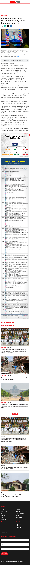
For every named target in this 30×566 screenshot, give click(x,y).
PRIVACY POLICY (5, 529)
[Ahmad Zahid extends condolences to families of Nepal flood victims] (15, 365)
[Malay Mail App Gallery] (18, 528)
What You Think (20, 513)
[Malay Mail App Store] (17, 526)
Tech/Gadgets (19, 517)
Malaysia (4, 15)
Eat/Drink (4, 519)
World (3, 513)
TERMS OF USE (4, 530)
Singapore (4, 511)
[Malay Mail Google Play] (20, 526)
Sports (17, 515)
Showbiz (18, 509)
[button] (27, 60)
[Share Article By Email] (2, 27)
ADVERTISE (4, 532)
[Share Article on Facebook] (11, 27)
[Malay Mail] (15, 3)
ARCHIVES (3, 525)
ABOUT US (3, 527)
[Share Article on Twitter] (8, 27)
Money (3, 515)
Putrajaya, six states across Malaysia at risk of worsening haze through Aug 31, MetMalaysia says (14, 406)
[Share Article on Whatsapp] (5, 27)
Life (2, 517)
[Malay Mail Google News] (20, 528)
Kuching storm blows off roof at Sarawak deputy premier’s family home (13, 495)
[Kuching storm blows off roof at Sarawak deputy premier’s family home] (15, 482)
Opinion (18, 511)
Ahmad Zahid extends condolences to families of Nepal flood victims (14, 378)
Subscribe (4, 553)
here (18, 56)
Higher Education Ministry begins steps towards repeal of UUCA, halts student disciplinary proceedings (13, 351)
